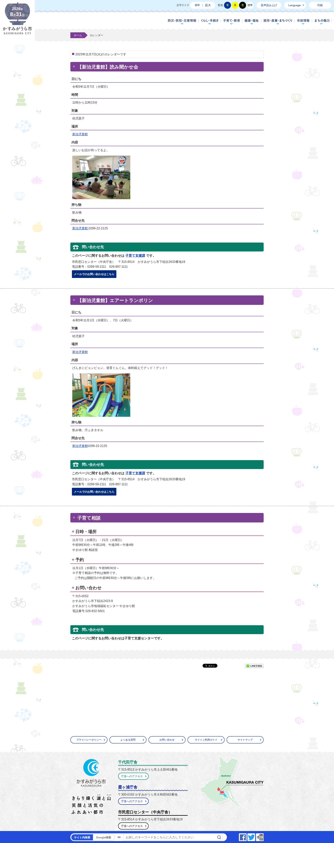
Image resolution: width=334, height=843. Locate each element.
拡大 (208, 5)
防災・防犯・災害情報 (182, 21)
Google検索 (103, 837)
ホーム (78, 35)
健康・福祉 (251, 21)
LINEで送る (254, 666)
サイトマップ (245, 739)
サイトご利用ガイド (206, 739)
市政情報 (303, 21)
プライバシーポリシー (88, 739)
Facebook (246, 836)
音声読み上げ (269, 5)
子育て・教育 (231, 21)
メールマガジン (263, 836)
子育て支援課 (135, 255)
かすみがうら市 (91, 787)
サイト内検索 (82, 837)
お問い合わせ (167, 739)
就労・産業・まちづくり (278, 21)
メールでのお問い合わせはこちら (94, 274)
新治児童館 (80, 134)
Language (294, 5)
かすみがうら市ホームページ (17, 21)
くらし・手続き (210, 21)
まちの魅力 (322, 21)
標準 (197, 5)
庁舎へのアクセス (132, 776)
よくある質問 (127, 739)
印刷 (320, 5)
